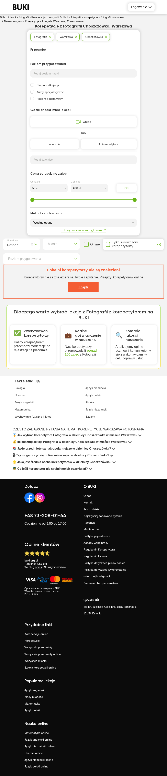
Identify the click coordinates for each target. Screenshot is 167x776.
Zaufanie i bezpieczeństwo (101, 583)
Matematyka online (36, 732)
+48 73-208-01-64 (45, 515)
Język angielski (34, 690)
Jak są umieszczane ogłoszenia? (83, 230)
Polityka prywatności (97, 536)
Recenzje (90, 522)
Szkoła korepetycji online (40, 667)
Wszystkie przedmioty (38, 647)
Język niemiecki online (38, 759)
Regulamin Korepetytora (99, 549)
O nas (87, 495)
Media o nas (91, 529)
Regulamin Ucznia (95, 556)
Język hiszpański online (39, 746)
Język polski (32, 710)
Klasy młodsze (33, 696)
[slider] (32, 200)
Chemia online (33, 753)
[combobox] (8, 244)
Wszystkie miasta (35, 660)
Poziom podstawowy (49, 98)
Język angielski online (38, 739)
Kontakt (88, 502)
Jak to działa (92, 509)
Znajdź (83, 287)
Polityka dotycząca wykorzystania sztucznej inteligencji (105, 573)
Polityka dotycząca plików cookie (104, 563)
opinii (38, 567)
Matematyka (32, 703)
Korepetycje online (36, 634)
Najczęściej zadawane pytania (103, 516)
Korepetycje (32, 640)
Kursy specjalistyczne (50, 92)
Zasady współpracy (96, 542)
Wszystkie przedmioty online (42, 654)
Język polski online (36, 766)
